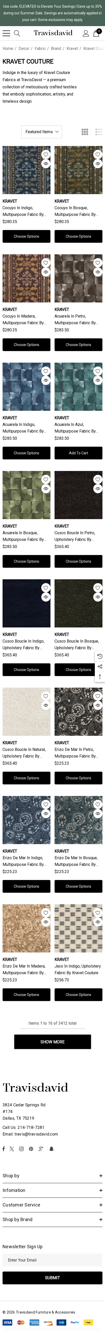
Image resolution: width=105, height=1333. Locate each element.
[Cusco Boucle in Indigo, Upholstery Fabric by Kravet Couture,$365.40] (26, 603)
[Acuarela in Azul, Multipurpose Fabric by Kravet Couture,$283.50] (78, 387)
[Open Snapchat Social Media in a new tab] (52, 1148)
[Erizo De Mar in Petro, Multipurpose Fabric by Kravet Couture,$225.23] (78, 712)
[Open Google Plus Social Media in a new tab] (42, 1148)
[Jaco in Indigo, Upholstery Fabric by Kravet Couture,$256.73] (78, 928)
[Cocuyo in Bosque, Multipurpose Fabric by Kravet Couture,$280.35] (78, 170)
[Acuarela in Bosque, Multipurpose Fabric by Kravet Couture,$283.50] (26, 495)
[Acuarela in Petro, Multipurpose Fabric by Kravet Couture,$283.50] (78, 278)
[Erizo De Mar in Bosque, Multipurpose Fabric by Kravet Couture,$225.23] (78, 820)
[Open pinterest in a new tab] (32, 1148)
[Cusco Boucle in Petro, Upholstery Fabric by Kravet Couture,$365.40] (78, 495)
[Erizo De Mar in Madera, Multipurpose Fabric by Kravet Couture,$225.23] (26, 928)
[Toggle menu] (6, 33)
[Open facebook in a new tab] (3, 1148)
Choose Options (26, 236)
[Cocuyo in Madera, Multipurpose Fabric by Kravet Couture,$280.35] (26, 278)
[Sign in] (86, 33)
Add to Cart (78, 453)
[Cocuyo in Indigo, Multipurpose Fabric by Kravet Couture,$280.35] (26, 170)
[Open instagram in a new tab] (22, 1148)
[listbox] (41, 131)
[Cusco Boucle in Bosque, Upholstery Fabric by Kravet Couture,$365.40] (78, 603)
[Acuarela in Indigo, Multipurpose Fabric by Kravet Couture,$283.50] (26, 387)
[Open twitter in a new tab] (12, 1148)
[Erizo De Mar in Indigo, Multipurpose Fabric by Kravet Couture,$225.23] (26, 820)
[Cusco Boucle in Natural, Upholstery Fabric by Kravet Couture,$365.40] (26, 712)
